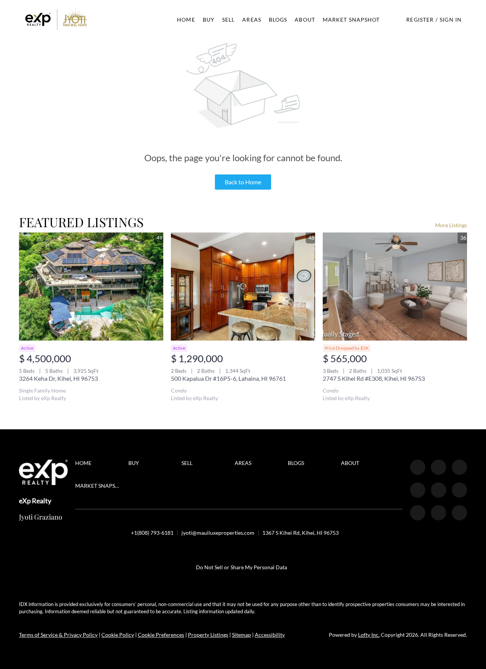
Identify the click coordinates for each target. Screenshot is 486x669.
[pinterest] (438, 512)
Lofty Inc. (369, 634)
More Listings (451, 225)
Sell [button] (228, 19)
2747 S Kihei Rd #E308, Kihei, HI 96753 (374, 378)
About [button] (305, 19)
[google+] (459, 512)
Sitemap (241, 634)
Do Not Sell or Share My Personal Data (241, 567)
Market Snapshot (351, 19)
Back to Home (243, 181)
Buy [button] (209, 19)
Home (186, 19)
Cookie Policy (117, 634)
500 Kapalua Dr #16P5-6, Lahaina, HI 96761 (228, 378)
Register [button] (420, 19)
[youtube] (459, 490)
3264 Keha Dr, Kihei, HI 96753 (58, 378)
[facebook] (417, 467)
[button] (56, 19)
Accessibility (270, 634)
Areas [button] (251, 19)
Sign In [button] (451, 19)
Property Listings (208, 634)
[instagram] (438, 490)
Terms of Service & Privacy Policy (58, 634)
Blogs (278, 19)
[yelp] (417, 490)
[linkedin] (438, 467)
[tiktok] (417, 512)
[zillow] (459, 467)
